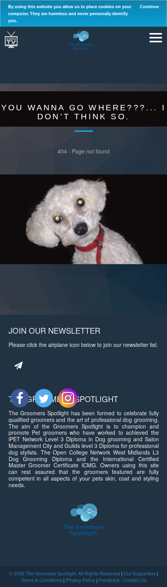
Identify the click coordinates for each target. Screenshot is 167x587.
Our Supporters (140, 573)
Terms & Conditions (41, 580)
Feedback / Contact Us (122, 580)
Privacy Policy (80, 580)
